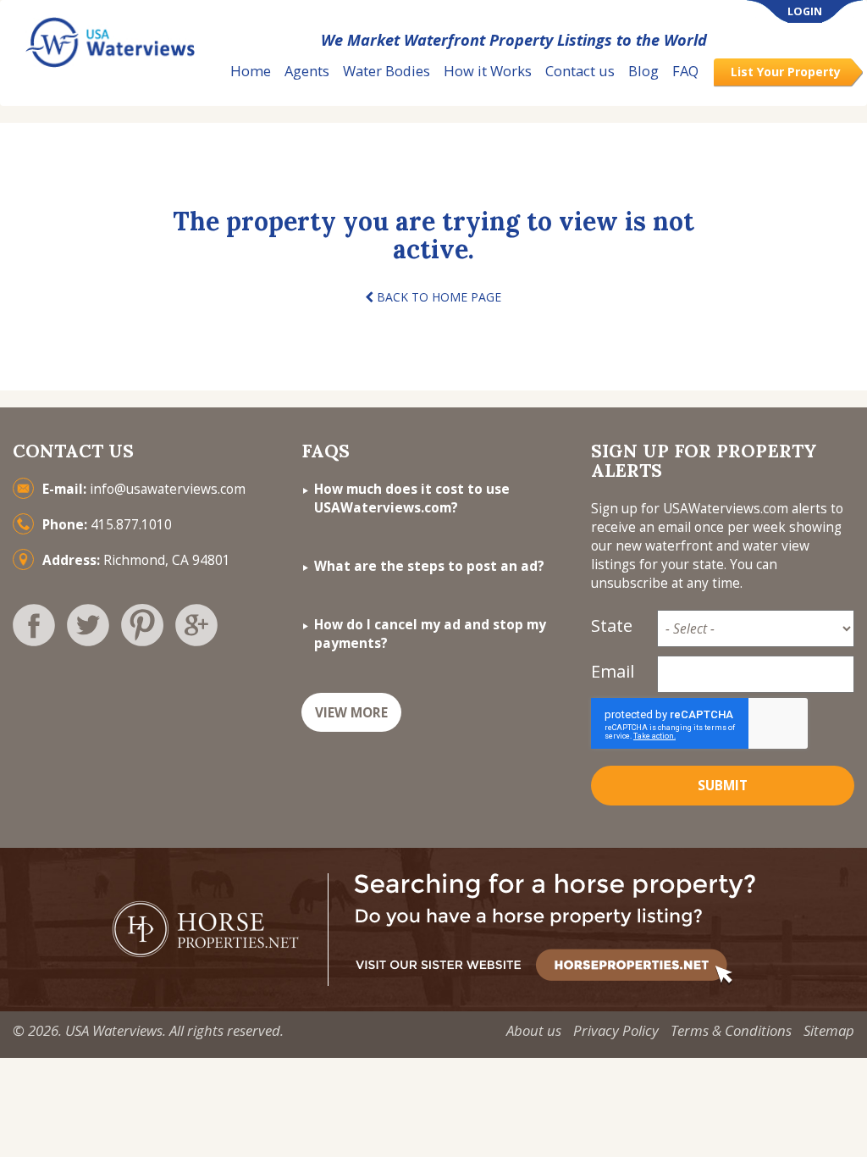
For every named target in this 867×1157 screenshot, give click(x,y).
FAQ (685, 70)
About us (533, 1030)
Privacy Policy (616, 1030)
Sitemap (828, 1030)
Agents (306, 70)
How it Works (488, 70)
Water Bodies (386, 70)
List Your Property (786, 72)
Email (612, 671)
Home (250, 70)
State (611, 625)
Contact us (580, 70)
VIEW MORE (351, 713)
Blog (643, 70)
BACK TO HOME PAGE (437, 297)
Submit (723, 785)
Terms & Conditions (731, 1030)
